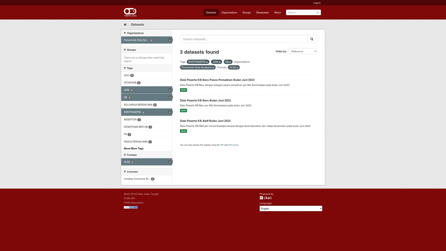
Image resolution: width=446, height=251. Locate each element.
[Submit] (317, 12)
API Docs (233, 144)
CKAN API (129, 198)
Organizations (229, 12)
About (277, 12)
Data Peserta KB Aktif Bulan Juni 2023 (205, 121)
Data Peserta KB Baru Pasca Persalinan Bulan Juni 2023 (217, 80)
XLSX (183, 90)
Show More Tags (134, 148)
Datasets (211, 12)
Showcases (262, 12)
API (222, 144)
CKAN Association (134, 202)
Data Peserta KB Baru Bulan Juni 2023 (205, 100)
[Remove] (207, 61)
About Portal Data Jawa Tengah (141, 194)
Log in (317, 2)
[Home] (125, 24)
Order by (281, 51)
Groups (247, 12)
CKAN (265, 198)
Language (266, 203)
